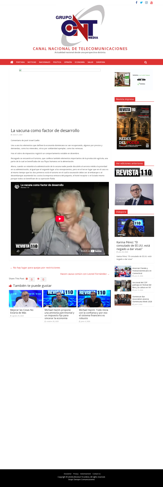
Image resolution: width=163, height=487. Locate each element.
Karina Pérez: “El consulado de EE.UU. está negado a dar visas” (133, 245)
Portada (20, 62)
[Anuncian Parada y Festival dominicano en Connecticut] (123, 267)
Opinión (68, 62)
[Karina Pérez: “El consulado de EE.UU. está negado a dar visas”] (134, 217)
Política (57, 62)
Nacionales (44, 62)
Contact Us (96, 474)
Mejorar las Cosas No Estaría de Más (21, 311)
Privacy (75, 474)
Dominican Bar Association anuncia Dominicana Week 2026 (142, 299)
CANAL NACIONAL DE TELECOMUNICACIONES (80, 48)
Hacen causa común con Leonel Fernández (85, 273)
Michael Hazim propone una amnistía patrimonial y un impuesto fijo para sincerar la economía (59, 314)
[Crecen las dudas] (134, 184)
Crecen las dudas (128, 198)
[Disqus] (60, 361)
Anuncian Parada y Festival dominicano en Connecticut (141, 270)
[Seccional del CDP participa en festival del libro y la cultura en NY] (123, 281)
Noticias (32, 62)
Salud (90, 62)
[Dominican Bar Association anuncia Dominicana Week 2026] (123, 295)
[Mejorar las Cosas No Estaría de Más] (25, 291)
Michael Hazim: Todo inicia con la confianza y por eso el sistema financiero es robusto (93, 314)
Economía (80, 62)
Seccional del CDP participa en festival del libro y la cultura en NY (141, 285)
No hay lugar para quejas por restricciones (35, 267)
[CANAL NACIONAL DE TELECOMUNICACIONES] (12, 62)
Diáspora (100, 62)
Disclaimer (68, 474)
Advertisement (85, 474)
